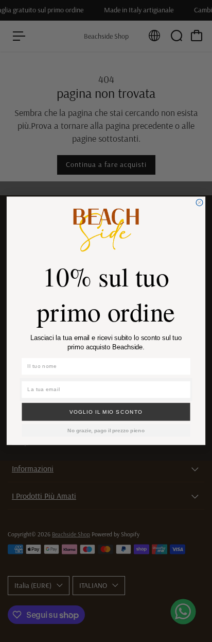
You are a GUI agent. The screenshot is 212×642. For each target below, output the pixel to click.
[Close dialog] (199, 202)
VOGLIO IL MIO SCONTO (106, 412)
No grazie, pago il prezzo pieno (106, 430)
